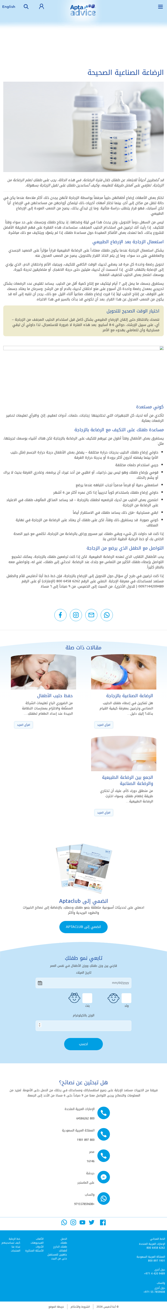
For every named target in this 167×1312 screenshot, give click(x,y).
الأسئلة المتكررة (34, 1250)
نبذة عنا (16, 1246)
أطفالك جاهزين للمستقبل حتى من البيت (57, 1254)
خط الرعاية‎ (14, 1238)
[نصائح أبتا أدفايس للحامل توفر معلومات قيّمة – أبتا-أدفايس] (83, 13)
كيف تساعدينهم (11, 1242)
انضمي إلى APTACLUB (83, 926)
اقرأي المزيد (103, 724)
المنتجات (15, 1250)
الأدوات (39, 1246)
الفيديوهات (37, 1242)
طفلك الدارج (60, 1246)
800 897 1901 (156, 1261)
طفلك (63, 1242)
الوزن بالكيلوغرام (83, 1015)
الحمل (64, 1238)
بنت (87, 1005)
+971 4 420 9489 (154, 1274)
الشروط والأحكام (80, 1306)
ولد (126, 1005)
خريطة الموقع (56, 1306)
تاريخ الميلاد (83, 972)
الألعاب (39, 1238)
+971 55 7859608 (154, 1292)
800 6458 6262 (156, 1248)
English (8, 7)
